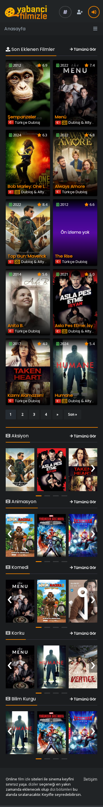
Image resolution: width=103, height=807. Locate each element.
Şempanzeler (22, 117)
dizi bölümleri (61, 789)
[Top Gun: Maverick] (20, 469)
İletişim (90, 779)
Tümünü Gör (84, 49)
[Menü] (20, 601)
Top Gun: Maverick (27, 256)
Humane (64, 395)
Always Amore (70, 186)
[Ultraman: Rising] (83, 535)
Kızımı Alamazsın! (25, 395)
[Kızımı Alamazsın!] (83, 469)
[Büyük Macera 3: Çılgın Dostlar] (20, 535)
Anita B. (15, 325)
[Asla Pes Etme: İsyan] (51, 469)
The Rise (64, 256)
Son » (72, 414)
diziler (33, 784)
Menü (60, 117)
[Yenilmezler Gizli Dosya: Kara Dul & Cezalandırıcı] (51, 535)
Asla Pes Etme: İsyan (76, 325)
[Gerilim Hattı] (83, 666)
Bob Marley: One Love (30, 186)
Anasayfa (14, 28)
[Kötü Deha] (83, 601)
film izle (24, 779)
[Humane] (51, 666)
